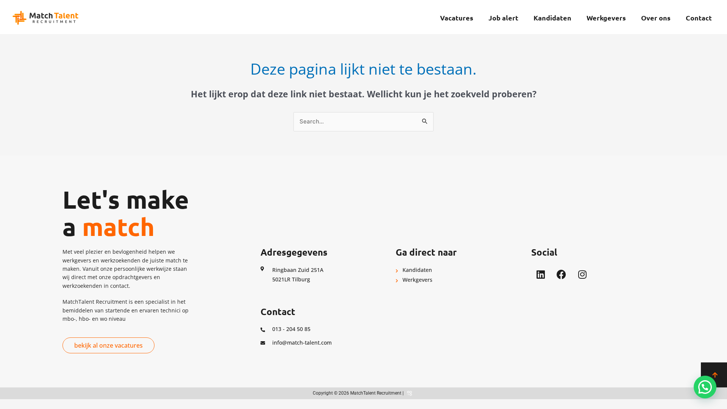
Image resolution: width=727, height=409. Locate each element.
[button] (705, 387)
